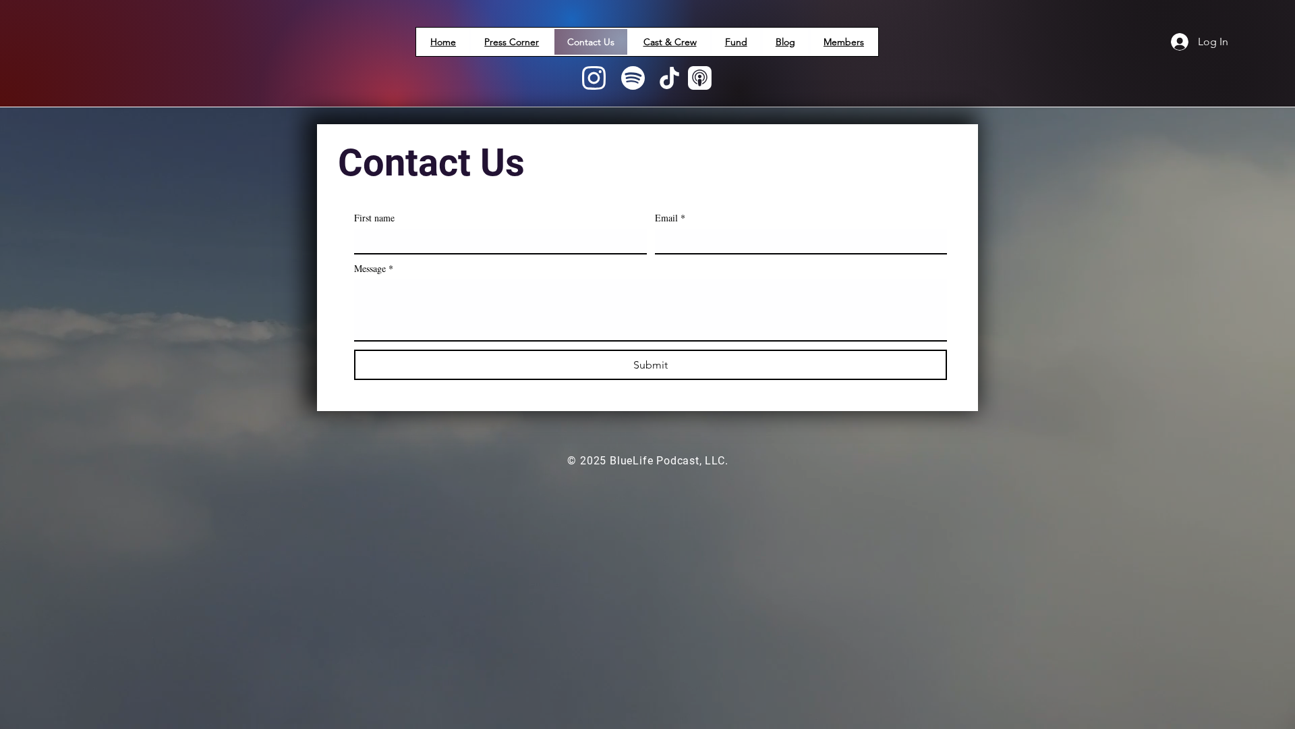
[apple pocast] (700, 78)
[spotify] (633, 78)
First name (374, 217)
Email (670, 217)
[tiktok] (669, 78)
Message (373, 268)
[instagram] (594, 78)
